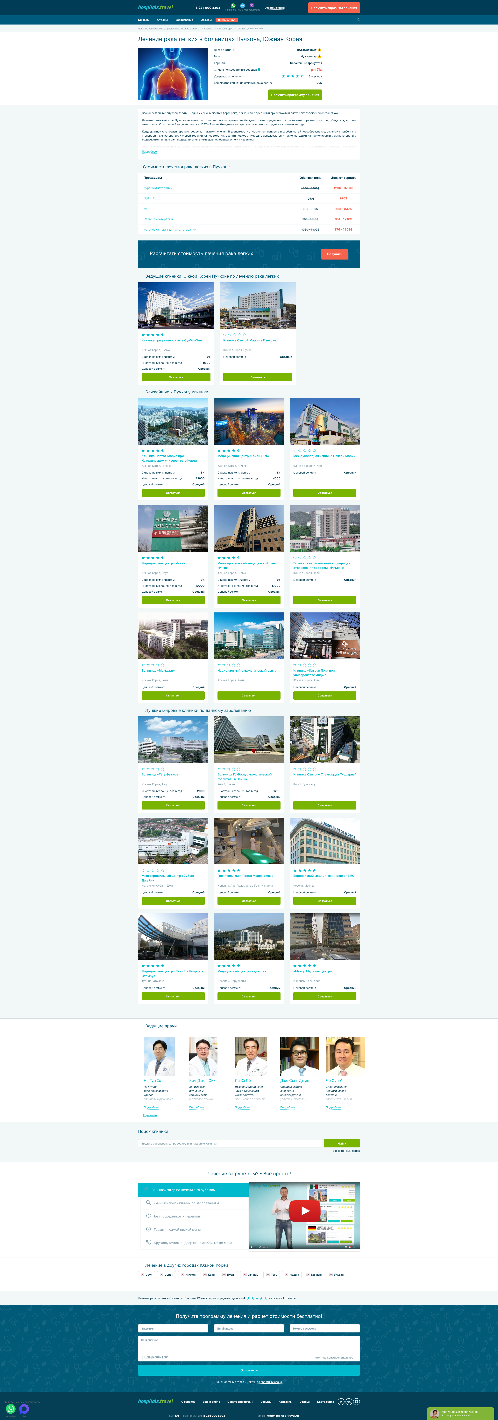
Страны (162, 19)
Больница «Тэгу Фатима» (161, 774)
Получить (334, 254)
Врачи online (226, 20)
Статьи (305, 1401)
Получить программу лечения (295, 95)
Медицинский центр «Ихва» (163, 563)
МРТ (147, 209)
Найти (342, 1143)
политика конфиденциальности (335, 1357)
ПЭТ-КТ (149, 198)
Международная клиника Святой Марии (324, 456)
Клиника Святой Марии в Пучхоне (249, 340)
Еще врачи (150, 1115)
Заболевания (184, 19)
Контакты (285, 1401)
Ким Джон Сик (202, 1080)
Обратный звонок (275, 7)
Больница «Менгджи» (158, 670)
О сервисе (188, 1401)
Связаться (176, 377)
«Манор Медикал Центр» (312, 971)
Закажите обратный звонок (265, 1381)
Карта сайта (325, 1401)
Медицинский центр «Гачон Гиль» (243, 456)
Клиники (143, 19)
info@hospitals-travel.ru (282, 1415)
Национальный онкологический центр (247, 670)
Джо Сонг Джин (294, 1080)
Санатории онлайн (240, 1401)
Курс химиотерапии (158, 188)
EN (177, 1415)
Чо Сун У (334, 1080)
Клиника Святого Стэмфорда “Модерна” (324, 774)
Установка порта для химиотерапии (170, 229)
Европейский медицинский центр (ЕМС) (324, 876)
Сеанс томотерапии (158, 219)
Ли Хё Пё (243, 1080)
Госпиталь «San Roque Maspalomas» (245, 876)
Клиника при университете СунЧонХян (172, 340)
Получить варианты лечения (334, 8)
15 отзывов (314, 76)
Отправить (249, 1370)
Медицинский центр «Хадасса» (241, 971)
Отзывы (206, 19)
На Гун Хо (152, 1080)
